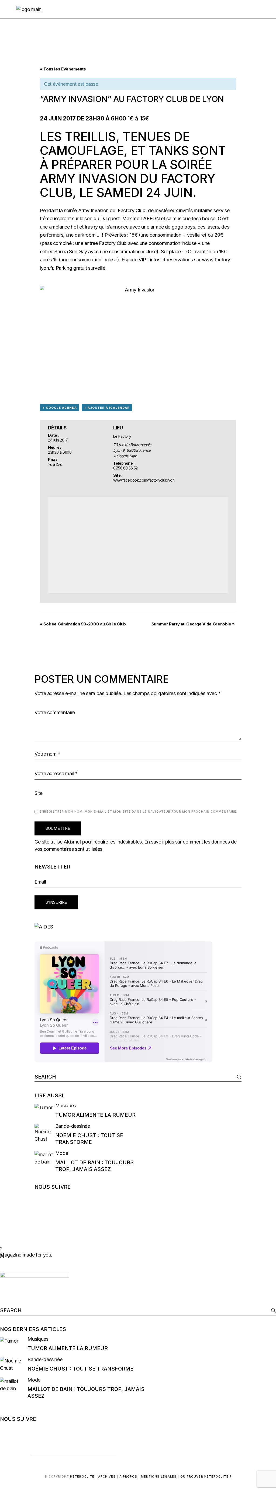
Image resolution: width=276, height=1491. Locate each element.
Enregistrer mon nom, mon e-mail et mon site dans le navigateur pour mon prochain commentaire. (138, 811)
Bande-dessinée (72, 1126)
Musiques (65, 1105)
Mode (61, 1153)
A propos (128, 1476)
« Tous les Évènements (63, 69)
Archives (107, 1476)
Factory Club (130, 210)
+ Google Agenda (59, 408)
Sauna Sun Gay (70, 251)
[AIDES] (138, 926)
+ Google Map (125, 456)
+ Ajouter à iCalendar (107, 408)
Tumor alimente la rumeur (95, 1115)
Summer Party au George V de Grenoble (193, 624)
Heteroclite (82, 1476)
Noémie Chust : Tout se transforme (80, 1369)
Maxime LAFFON (141, 218)
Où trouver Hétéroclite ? (206, 1476)
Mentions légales (159, 1476)
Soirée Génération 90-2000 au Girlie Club (83, 624)
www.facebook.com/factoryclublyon (143, 480)
